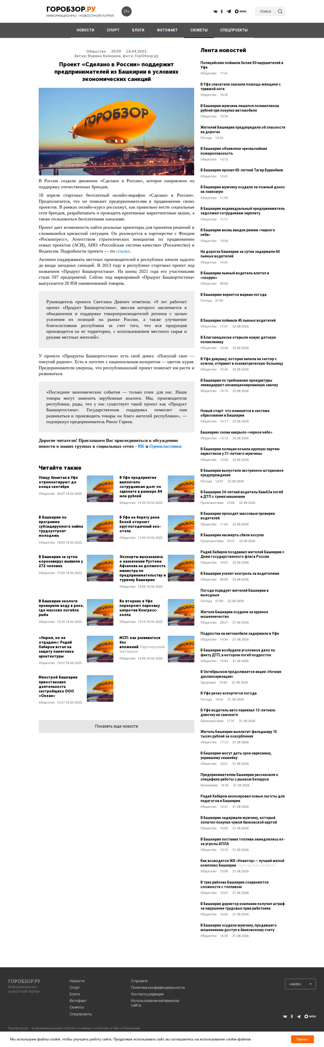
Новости (77, 981)
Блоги (75, 994)
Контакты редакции (147, 994)
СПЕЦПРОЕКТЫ (234, 30)
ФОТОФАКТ (167, 30)
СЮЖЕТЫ (199, 30)
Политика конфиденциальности (158, 988)
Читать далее (76, 490)
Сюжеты (77, 1007)
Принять (302, 1039)
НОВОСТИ (85, 30)
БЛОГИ (138, 30)
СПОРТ (113, 30)
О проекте (139, 981)
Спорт (75, 988)
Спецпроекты (81, 1014)
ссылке (123, 251)
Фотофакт (78, 1001)
